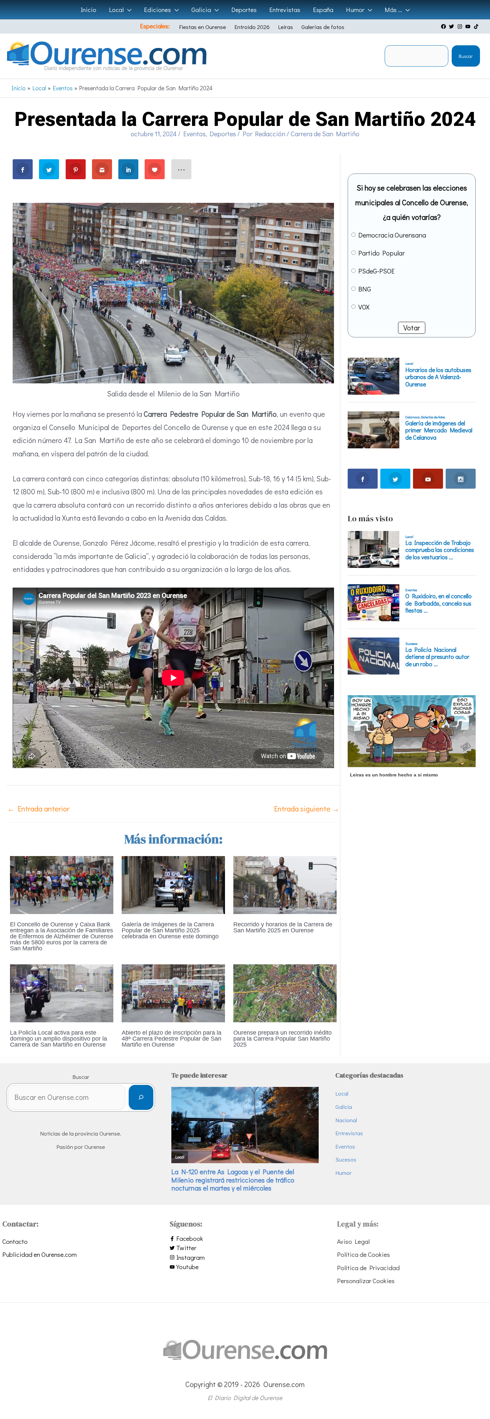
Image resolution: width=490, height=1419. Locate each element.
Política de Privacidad (368, 1267)
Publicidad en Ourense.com (39, 1254)
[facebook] (444, 26)
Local (341, 1093)
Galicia (343, 1107)
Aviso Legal (353, 1241)
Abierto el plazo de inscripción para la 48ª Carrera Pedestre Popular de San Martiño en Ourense (171, 1038)
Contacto (15, 1241)
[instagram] (460, 26)
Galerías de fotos (322, 27)
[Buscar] (141, 1097)
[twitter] (452, 26)
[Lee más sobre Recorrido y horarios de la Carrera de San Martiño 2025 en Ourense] (285, 884)
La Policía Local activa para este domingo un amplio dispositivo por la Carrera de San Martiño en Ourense (58, 1038)
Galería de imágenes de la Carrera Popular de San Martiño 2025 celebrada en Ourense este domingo (170, 930)
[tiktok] (477, 26)
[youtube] (468, 26)
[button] (127, 10)
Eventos (194, 133)
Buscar (466, 56)
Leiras (285, 27)
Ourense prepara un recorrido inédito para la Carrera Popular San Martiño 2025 (282, 1038)
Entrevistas (349, 1133)
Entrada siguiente (306, 808)
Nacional (346, 1120)
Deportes (223, 133)
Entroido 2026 (252, 27)
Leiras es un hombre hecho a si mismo (394, 774)
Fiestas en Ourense (202, 27)
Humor (343, 1173)
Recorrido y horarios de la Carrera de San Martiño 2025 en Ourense (282, 927)
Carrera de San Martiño (325, 133)
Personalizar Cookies (366, 1280)
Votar (411, 327)
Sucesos (345, 1159)
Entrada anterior (38, 808)
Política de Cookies (363, 1254)
